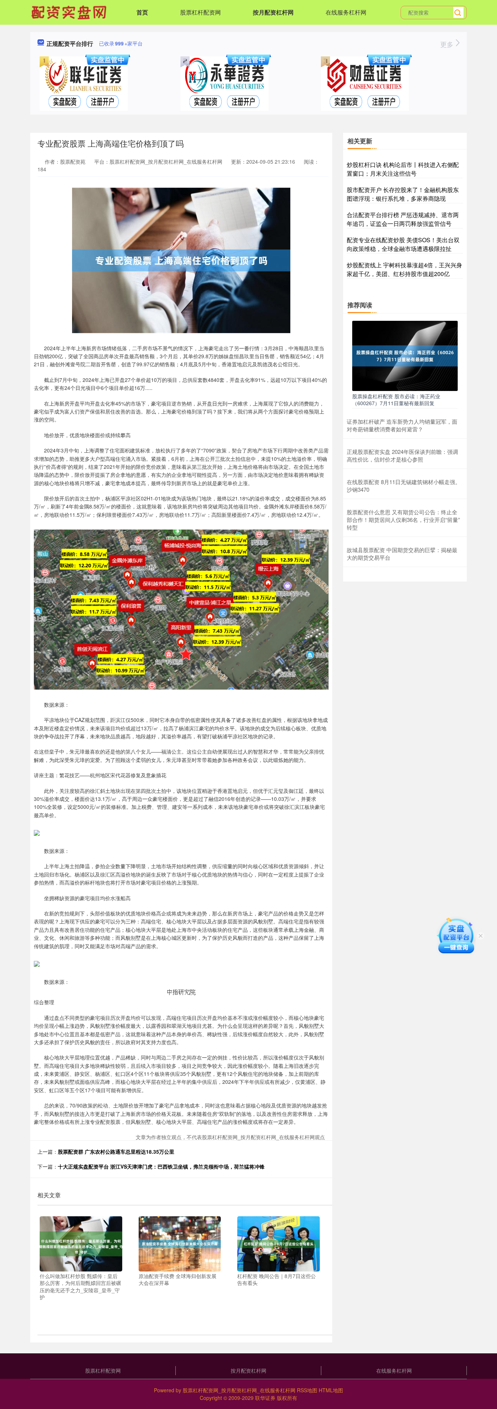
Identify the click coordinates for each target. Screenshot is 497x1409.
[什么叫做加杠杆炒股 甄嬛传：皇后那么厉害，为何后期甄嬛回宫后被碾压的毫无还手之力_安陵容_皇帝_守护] (81, 1243)
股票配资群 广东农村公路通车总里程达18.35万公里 (116, 1151)
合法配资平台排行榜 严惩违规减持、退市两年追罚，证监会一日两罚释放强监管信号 (403, 219)
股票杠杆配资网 (200, 12)
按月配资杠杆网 (273, 12)
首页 (142, 12)
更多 (447, 44)
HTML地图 (331, 1390)
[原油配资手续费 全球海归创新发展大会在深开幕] (180, 1243)
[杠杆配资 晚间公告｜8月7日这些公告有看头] (278, 1243)
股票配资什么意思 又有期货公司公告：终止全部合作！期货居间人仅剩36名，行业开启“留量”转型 (403, 519)
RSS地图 (307, 1390)
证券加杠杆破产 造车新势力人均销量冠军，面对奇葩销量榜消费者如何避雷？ (402, 425)
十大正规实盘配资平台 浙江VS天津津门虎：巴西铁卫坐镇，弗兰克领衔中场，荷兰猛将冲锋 (161, 1166)
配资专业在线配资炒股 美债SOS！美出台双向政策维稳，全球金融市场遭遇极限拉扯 (403, 244)
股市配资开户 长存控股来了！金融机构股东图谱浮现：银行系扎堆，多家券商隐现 (403, 194)
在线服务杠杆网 (346, 12)
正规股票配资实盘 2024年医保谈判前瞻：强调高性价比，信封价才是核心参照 (402, 455)
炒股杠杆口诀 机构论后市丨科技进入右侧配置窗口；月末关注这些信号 (403, 168)
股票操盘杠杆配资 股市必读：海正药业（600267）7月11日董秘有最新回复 (396, 399)
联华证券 (265, 1397)
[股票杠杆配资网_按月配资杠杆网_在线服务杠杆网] (70, 11)
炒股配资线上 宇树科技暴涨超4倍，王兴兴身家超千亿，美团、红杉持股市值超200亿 (404, 269)
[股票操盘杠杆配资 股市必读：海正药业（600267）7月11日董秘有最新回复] (405, 355)
